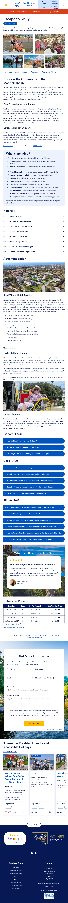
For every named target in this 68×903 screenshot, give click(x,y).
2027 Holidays (16, 888)
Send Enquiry (34, 723)
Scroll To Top (34, 825)
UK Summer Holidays (16, 885)
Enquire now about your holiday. (14, 628)
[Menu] (6, 4)
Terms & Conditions (16, 873)
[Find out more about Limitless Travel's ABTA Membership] (49, 896)
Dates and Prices (49, 72)
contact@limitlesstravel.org (49, 890)
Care (15, 876)
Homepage (16, 867)
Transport (35, 72)
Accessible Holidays (16, 870)
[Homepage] (25, 4)
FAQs (15, 879)
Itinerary (8, 72)
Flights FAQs (49, 377)
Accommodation (22, 72)
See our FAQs (8, 146)
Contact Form (49, 868)
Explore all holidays (10, 751)
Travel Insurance (16, 882)
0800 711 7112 (37, 146)
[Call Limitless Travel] (64, 4)
